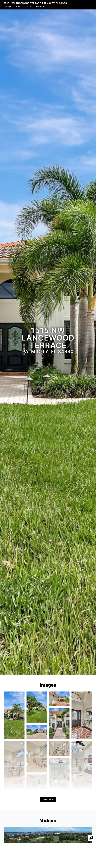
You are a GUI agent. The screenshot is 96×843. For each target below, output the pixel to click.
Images (8, 6)
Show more (48, 799)
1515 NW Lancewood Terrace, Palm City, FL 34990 (35, 3)
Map (29, 6)
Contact (39, 6)
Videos (19, 6)
